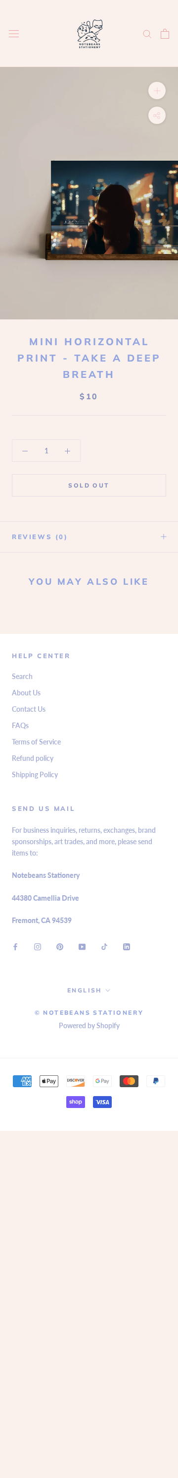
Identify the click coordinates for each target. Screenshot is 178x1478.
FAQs (20, 725)
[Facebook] (15, 946)
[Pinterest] (59, 946)
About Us (26, 692)
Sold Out (88, 485)
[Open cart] (165, 34)
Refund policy (32, 758)
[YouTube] (82, 946)
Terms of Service (36, 742)
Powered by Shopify (89, 1025)
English (84, 990)
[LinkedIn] (126, 946)
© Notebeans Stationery (89, 1012)
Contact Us (28, 709)
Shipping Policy (35, 774)
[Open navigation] (14, 33)
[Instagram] (37, 946)
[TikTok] (104, 946)
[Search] (147, 33)
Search (22, 676)
